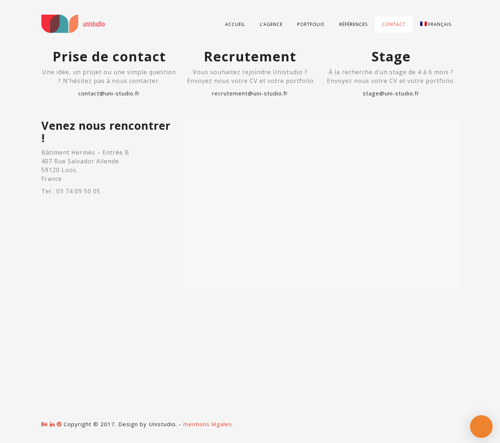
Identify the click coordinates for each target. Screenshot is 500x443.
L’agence (271, 24)
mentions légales (207, 424)
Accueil (235, 24)
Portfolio (311, 24)
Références (353, 24)
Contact (394, 24)
